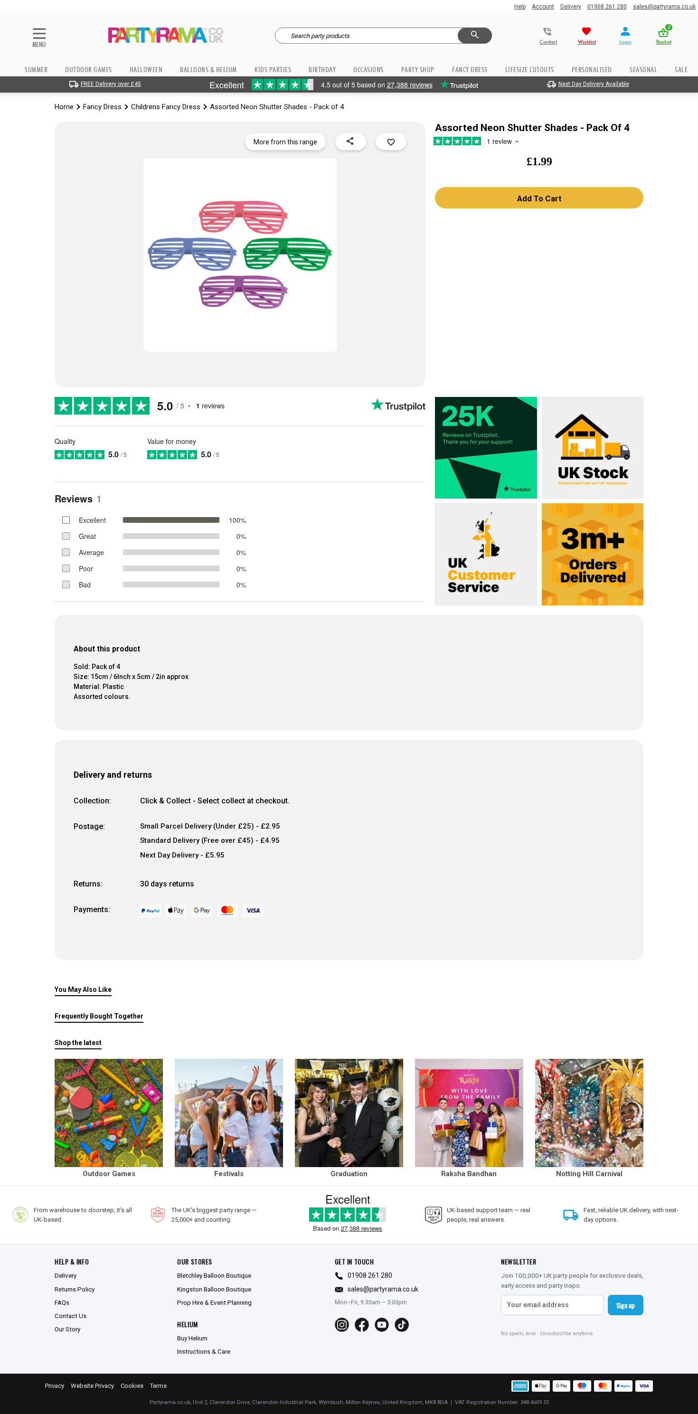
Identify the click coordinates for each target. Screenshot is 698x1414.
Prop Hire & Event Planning (214, 1302)
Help (520, 6)
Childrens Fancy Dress (165, 107)
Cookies (132, 1385)
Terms (158, 1385)
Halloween (146, 69)
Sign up (625, 1305)
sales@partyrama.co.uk (664, 6)
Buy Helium (192, 1338)
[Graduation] (349, 1113)
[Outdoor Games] (109, 1113)
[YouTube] (382, 1325)
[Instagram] (342, 1325)
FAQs (62, 1302)
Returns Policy (74, 1289)
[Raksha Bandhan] (469, 1113)
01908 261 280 (607, 6)
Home (64, 107)
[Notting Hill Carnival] (589, 1113)
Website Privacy (92, 1385)
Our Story (67, 1329)
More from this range (285, 142)
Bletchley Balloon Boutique (214, 1275)
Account (543, 6)
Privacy (54, 1385)
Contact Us (70, 1316)
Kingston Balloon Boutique (214, 1289)
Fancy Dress (102, 107)
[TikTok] (402, 1325)
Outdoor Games (88, 69)
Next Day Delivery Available (593, 84)
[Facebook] (362, 1325)
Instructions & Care (203, 1351)
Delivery (570, 6)
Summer (36, 69)
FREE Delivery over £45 (111, 84)
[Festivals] (229, 1113)
